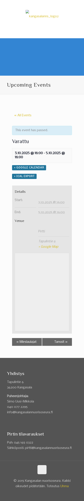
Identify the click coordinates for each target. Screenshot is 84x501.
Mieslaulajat (26, 342)
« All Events (22, 115)
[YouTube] (45, 4)
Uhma (64, 486)
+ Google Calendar (29, 167)
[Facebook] (39, 4)
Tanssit (61, 342)
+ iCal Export (24, 176)
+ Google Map (48, 247)
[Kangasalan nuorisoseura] (42, 16)
